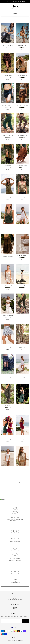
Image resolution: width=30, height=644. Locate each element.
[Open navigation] (5, 6)
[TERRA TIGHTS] (7, 394)
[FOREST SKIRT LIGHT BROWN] (22, 154)
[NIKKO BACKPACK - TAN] (22, 33)
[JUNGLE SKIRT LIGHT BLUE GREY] (7, 334)
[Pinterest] (17, 637)
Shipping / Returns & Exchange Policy (15, 599)
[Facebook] (12, 637)
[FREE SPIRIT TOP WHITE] (22, 214)
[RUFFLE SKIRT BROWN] (7, 63)
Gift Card (15, 607)
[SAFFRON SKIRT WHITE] (22, 364)
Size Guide (15, 600)
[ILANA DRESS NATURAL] (22, 334)
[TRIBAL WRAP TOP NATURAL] (22, 63)
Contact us (15, 598)
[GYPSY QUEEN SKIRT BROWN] (7, 244)
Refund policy (9, 640)
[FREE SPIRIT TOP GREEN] (7, 214)
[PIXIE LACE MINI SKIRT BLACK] (7, 93)
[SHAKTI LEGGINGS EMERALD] (7, 123)
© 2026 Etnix (11, 641)
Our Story (15, 608)
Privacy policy (14, 640)
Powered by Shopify (17, 641)
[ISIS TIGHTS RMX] (22, 303)
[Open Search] (25, 6)
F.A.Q (15, 596)
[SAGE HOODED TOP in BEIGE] (22, 456)
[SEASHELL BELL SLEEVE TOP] (22, 244)
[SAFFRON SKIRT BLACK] (7, 364)
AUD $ (15, 627)
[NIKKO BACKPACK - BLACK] (7, 33)
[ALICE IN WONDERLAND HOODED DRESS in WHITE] (7, 456)
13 (25, 482)
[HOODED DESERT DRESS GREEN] (7, 184)
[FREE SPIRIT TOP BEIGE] (22, 184)
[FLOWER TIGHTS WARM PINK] (22, 123)
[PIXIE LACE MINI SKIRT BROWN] (22, 93)
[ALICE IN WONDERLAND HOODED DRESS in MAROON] (22, 425)
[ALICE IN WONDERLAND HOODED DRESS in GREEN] (7, 425)
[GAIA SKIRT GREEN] (7, 154)
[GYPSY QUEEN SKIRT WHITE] (7, 303)
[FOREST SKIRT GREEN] (22, 394)
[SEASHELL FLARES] (22, 274)
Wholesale (15, 610)
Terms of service (21, 640)
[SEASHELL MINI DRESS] (7, 274)
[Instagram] (14, 637)
